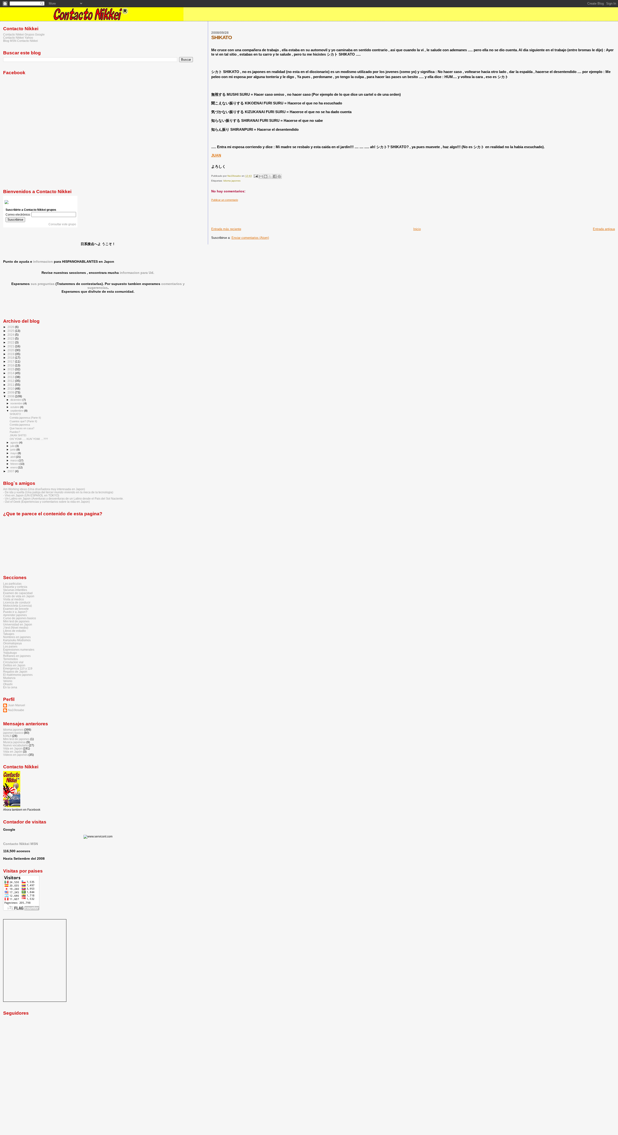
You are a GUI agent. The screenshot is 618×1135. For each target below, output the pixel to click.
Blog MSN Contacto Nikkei (20, 40)
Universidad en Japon (17, 624)
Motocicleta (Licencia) (17, 605)
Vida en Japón (12, 751)
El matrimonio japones (18, 674)
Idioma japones (231, 180)
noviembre (16, 403)
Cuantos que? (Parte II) (23, 421)
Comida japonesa (20, 424)
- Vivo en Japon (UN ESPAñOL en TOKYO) (31, 495)
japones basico (13, 732)
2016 (11, 365)
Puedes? (15, 431)
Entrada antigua (604, 229)
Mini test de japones (16, 621)
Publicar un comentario (224, 199)
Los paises (10, 646)
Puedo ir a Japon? (15, 611)
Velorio (7, 681)
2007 (11, 471)
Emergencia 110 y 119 (17, 668)
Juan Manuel (16, 705)
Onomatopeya (12, 643)
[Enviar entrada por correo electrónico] (256, 176)
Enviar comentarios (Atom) (250, 238)
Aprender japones (15, 615)
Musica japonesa (14, 742)
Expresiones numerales (18, 649)
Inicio (417, 229)
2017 (11, 361)
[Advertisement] (299, 212)
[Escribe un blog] (265, 176)
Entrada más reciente (226, 229)
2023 (11, 338)
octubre (15, 407)
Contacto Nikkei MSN (20, 844)
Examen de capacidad (18, 593)
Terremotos (10, 659)
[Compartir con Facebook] (274, 176)
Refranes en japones (17, 655)
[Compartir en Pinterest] (279, 176)
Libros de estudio (14, 630)
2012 (11, 380)
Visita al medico (13, 599)
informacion (43, 261)
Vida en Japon (12, 748)
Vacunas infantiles (15, 589)
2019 (11, 354)
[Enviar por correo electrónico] (261, 176)
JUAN (216, 155)
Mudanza (9, 677)
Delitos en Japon (14, 665)
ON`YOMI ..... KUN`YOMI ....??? (29, 438)
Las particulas (12, 583)
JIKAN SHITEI (18, 435)
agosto (14, 442)
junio (13, 449)
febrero (15, 463)
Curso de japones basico (19, 618)
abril (13, 456)
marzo (14, 460)
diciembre (16, 399)
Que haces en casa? (22, 428)
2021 (11, 346)
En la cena (10, 687)
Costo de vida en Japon (18, 596)
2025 (11, 330)
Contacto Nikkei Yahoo (18, 37)
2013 (11, 376)
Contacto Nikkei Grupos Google (24, 34)
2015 (11, 369)
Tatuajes (8, 633)
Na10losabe (16, 710)
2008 (11, 396)
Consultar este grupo (62, 224)
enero (14, 467)
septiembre (17, 410)
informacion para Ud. (137, 273)
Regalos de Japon (15, 671)
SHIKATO (15, 414)
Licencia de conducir (16, 602)
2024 (11, 334)
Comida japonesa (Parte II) (25, 417)
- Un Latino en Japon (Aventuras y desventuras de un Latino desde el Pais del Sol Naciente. (63, 498)
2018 (11, 357)
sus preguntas (43, 284)
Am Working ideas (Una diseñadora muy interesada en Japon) (44, 489)
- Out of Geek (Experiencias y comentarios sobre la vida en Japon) (46, 501)
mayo (14, 453)
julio (12, 445)
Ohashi (8, 684)
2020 (11, 350)
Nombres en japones (17, 637)
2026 (11, 326)
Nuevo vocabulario (15, 745)
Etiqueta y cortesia (15, 586)
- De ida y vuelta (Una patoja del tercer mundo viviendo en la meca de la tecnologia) (58, 492)
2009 (11, 392)
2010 (11, 388)
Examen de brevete (16, 608)
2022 (11, 342)
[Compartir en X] (270, 176)
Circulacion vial (13, 662)
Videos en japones (15, 754)
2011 (11, 384)
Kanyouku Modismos (17, 640)
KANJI (7, 735)
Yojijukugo (10, 652)
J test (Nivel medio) (15, 627)
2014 (11, 373)
